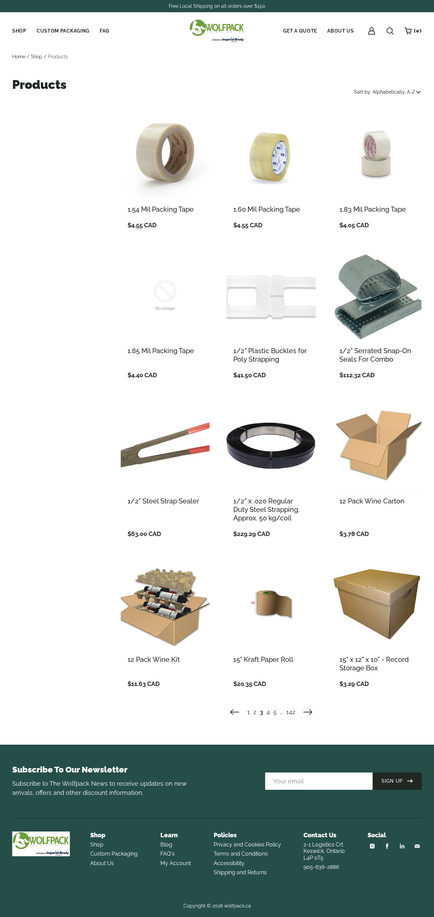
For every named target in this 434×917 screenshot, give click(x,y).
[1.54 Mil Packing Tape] (165, 154)
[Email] (417, 846)
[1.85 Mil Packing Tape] (165, 295)
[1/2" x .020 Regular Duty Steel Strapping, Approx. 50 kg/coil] (270, 445)
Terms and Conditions (241, 854)
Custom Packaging (114, 854)
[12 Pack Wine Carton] (377, 445)
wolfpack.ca (237, 906)
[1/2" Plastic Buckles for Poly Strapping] (270, 295)
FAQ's (167, 854)
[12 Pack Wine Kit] (165, 604)
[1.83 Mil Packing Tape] (377, 154)
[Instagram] (372, 846)
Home (18, 56)
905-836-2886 (321, 867)
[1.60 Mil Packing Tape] (270, 154)
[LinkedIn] (402, 846)
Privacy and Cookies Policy (247, 844)
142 (290, 712)
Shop (36, 56)
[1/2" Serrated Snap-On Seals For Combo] (377, 295)
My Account (175, 863)
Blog (166, 844)
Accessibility (229, 863)
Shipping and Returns (240, 872)
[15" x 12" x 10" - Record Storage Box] (377, 604)
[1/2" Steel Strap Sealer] (165, 445)
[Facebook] (387, 846)
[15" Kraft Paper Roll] (270, 604)
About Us (102, 863)
